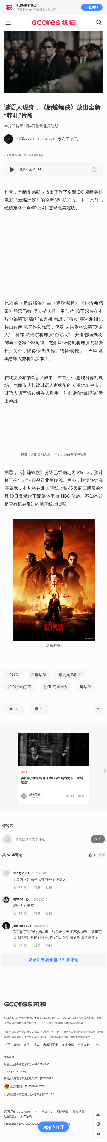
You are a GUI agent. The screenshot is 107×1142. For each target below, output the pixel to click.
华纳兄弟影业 (69, 674)
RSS (96, 1045)
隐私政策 (79, 1112)
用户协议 (63, 1112)
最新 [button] (101, 855)
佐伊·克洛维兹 (56, 686)
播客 (36, 1045)
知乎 (7, 1045)
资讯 (74, 139)
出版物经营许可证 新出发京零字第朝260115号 (29, 1094)
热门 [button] (91, 855)
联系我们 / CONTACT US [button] (20, 1112)
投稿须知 (47, 1112)
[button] (12, 169)
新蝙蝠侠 (38, 674)
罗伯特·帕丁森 (19, 686)
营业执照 (9, 1057)
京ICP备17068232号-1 (16, 1071)
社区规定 (10, 1116)
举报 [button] (49, 887)
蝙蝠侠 (85, 686)
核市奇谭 (68, 1045)
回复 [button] (37, 887)
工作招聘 (26, 1116)
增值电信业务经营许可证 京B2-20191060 (26, 1064)
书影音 (13, 674)
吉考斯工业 (50, 1045)
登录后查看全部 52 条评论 (53, 959)
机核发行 (84, 1045)
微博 (17, 1045)
